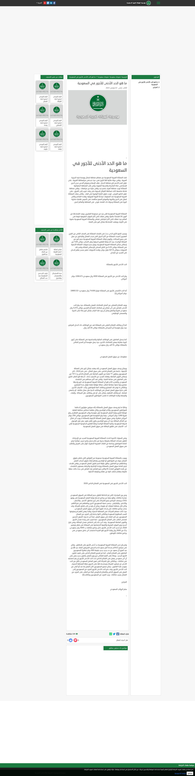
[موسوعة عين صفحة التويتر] (48, 3)
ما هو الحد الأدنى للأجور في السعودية (82, 77)
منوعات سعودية (115, 77)
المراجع (155, 87)
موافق (190, 773)
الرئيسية (124, 77)
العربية (39, 3)
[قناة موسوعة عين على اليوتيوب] (44, 3)
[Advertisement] (97, 23)
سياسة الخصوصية (180, 773)
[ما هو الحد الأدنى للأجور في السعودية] (117, 634)
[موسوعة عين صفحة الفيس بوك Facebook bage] (54, 3)
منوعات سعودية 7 (103, 77)
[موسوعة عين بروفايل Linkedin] (51, 3)
